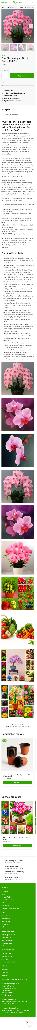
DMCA (3, 903)
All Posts (4, 959)
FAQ (2, 927)
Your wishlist (5, 921)
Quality (3, 894)
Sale (3, 946)
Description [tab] (5, 110)
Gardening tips (6, 956)
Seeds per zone (7, 943)
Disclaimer (5, 905)
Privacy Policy (6, 897)
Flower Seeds (10, 7)
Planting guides (6, 953)
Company (4, 891)
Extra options (7, 773)
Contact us (5, 924)
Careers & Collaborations (10, 908)
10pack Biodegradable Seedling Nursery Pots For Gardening (17, 775)
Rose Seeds (14, 835)
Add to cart (22, 76)
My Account (5, 919)
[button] (8, 74)
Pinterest (4, 972)
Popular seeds (6, 937)
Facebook (4, 970)
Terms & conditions (8, 900)
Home (3, 7)
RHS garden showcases (9, 962)
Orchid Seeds (19, 7)
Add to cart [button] (17, 782)
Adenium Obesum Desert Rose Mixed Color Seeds (16, 838)
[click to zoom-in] (17, 26)
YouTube (4, 975)
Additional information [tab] (9, 115)
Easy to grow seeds (8, 935)
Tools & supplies (7, 940)
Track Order (5, 916)
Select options (17, 845)
